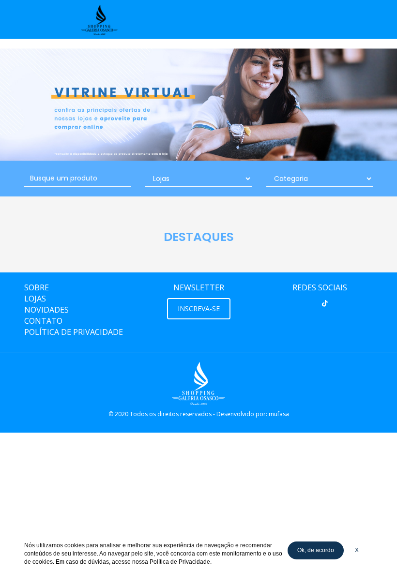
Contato (43, 321)
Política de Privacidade (73, 332)
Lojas (35, 298)
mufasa (279, 414)
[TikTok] (324, 303)
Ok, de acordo (315, 550)
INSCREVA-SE (199, 308)
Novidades (46, 309)
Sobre (36, 287)
